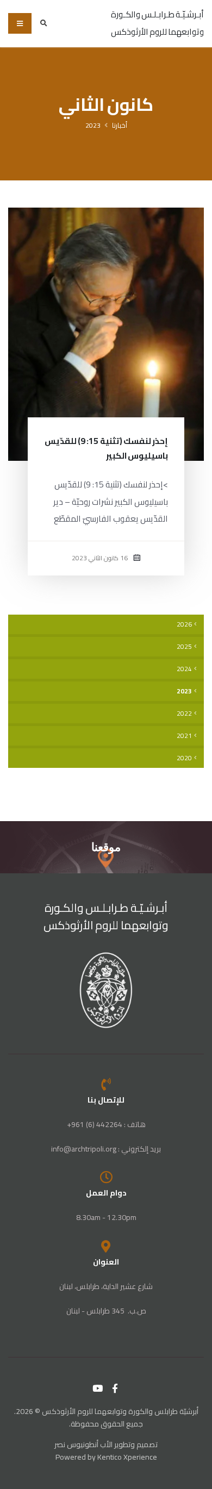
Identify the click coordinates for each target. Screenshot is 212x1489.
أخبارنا (119, 125)
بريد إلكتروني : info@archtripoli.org (106, 1149)
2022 (184, 714)
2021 (184, 736)
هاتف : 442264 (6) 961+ (106, 1124)
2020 (184, 758)
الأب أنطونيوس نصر (83, 1444)
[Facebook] (115, 1388)
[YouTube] (97, 1388)
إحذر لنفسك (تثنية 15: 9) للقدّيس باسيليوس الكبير (106, 448)
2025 (184, 647)
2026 (184, 624)
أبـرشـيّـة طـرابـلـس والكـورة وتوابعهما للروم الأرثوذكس (106, 916)
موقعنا (106, 847)
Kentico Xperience (127, 1457)
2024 (184, 669)
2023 (93, 125)
